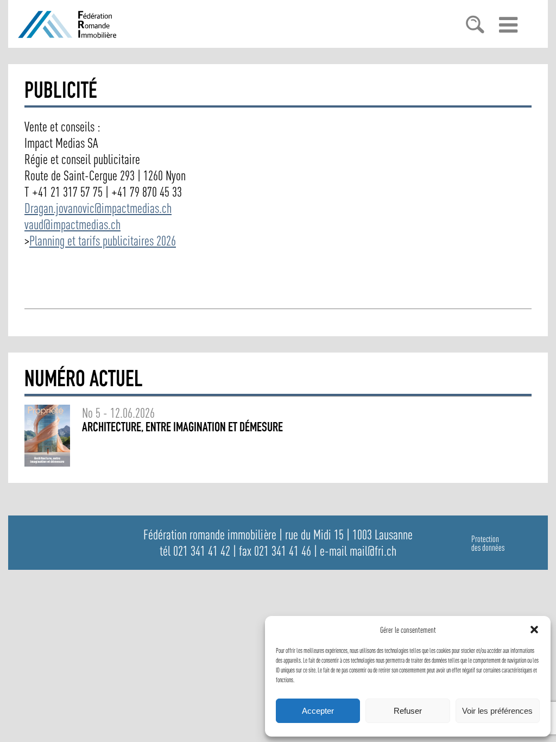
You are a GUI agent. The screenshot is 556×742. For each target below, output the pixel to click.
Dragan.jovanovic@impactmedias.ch (98, 208)
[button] (534, 629)
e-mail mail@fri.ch (358, 550)
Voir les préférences (497, 710)
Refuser (408, 710)
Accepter (318, 710)
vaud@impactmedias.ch (72, 224)
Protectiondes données (487, 543)
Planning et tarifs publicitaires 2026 (102, 240)
